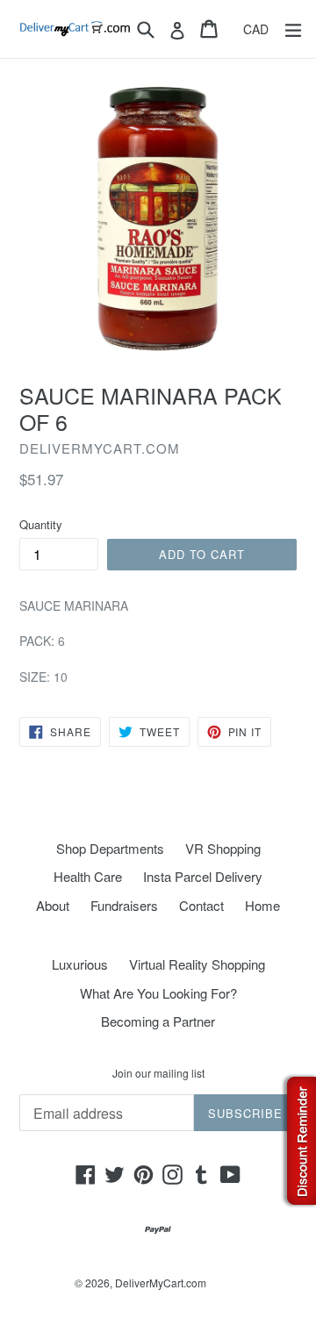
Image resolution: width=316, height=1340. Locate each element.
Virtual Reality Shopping (197, 964)
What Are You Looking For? (158, 993)
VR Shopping (223, 848)
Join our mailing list (158, 1073)
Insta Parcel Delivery (202, 876)
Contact (201, 905)
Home (262, 905)
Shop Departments (110, 848)
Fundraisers (124, 905)
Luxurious (80, 964)
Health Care (88, 876)
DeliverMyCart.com (160, 1282)
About (52, 905)
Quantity (40, 524)
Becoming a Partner (158, 1021)
